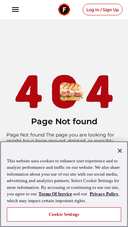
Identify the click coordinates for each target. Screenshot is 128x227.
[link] (15, 9)
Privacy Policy (104, 193)
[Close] (119, 150)
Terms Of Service (55, 193)
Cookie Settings (64, 214)
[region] (64, 184)
